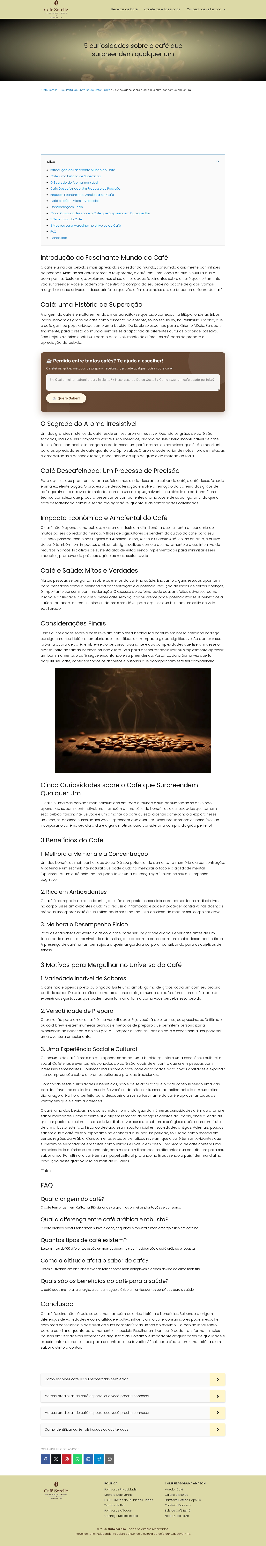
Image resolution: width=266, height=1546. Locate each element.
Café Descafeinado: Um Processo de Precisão (85, 188)
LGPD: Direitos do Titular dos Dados (128, 1500)
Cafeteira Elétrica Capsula (183, 1500)
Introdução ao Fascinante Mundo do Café (82, 170)
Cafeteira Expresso (178, 1505)
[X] (56, 1459)
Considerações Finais (66, 207)
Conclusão (58, 238)
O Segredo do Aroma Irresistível (74, 182)
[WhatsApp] (77, 1459)
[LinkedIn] (88, 1459)
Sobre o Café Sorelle (118, 1495)
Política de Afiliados (118, 1510)
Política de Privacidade (120, 1489)
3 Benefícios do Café (66, 219)
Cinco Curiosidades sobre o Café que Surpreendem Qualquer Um (100, 213)
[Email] (109, 1459)
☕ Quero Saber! (66, 398)
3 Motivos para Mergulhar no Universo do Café (85, 225)
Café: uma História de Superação (75, 176)
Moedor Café (174, 1489)
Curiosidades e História (204, 9)
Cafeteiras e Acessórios (162, 9)
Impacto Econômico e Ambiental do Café (82, 195)
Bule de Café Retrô (177, 1510)
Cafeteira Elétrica (176, 1495)
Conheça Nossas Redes (121, 1516)
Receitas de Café (124, 9)
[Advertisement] (133, 122)
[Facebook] (45, 1459)
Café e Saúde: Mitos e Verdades (74, 201)
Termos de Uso (114, 1505)
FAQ (53, 231)
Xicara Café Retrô (177, 1516)
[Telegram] (99, 1459)
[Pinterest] (66, 1459)
